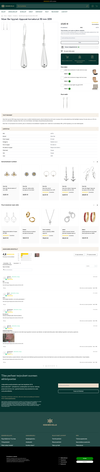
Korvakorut (15, 15)
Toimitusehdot (56, 439)
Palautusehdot (56, 442)
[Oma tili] (93, 6)
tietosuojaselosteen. (10, 398)
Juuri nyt (64, 11)
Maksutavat (79, 445)
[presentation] (61, 46)
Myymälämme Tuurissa (8, 439)
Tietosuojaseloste (81, 439)
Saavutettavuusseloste (83, 442)
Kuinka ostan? (30, 445)
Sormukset (39, 11)
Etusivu (2, 15)
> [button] (56, 365)
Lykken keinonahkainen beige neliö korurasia (75, 77)
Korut (31, 11)
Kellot (3, 11)
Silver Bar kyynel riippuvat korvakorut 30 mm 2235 (28, 15)
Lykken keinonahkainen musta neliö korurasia (75, 70)
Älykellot (23, 11)
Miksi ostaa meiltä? (7, 445)
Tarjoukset (55, 11)
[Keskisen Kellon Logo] (7, 6)
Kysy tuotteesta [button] (79, 254)
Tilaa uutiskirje (78, 391)
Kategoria (9, 15)
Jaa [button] (5, 288)
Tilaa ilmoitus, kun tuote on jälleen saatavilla (72, 30)
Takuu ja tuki (56, 445)
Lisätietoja (6, 129)
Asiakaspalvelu (30, 439)
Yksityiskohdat (7, 115)
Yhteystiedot (5, 442)
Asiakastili (29, 442)
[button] (97, 161)
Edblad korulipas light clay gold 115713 (73, 84)
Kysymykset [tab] (16, 263)
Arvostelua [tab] (6, 263)
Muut (47, 11)
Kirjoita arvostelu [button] (92, 254)
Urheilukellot (12, 11)
